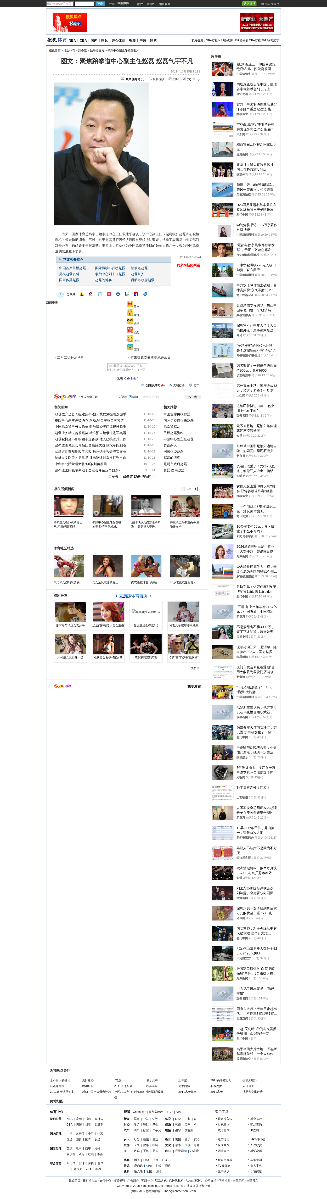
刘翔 (88, 1169)
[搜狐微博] (258, 2)
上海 (155, 1160)
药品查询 (256, 1124)
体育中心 (56, 1112)
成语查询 (223, 1130)
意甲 (79, 1148)
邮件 (140, 4)
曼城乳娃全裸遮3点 (146, 625)
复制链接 (158, 79)
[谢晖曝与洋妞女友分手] (70, 612)
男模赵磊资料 (69, 274)
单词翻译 (256, 1151)
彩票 (153, 40)
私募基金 (152, 1086)
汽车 (127, 1130)
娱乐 (168, 1124)
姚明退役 (88, 1086)
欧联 (91, 1154)
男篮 (79, 1124)
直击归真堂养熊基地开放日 (150, 357)
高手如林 (184, 1086)
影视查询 (223, 1124)
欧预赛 (71, 1154)
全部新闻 (238, 1180)
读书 (178, 1145)
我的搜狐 (123, 3)
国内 (94, 40)
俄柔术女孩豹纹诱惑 (66, 582)
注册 (112, 4)
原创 (187, 1145)
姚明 (88, 1124)
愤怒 (136, 332)
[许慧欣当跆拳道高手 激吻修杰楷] (185, 506)
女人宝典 (256, 1165)
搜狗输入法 (225, 1119)
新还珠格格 (57, 1086)
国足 (69, 1139)
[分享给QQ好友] (91, 294)
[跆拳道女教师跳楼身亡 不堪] (69, 506)
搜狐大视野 (249, 1080)
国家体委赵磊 (69, 280)
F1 (68, 1169)
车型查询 (256, 1160)
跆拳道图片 (97, 50)
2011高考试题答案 (62, 1091)
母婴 (137, 1139)
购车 (137, 1130)
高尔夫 (77, 1169)
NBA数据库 (225, 40)
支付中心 (105, 1180)
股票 (137, 1124)
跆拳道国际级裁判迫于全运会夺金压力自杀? (87, 470)
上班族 (182, 1080)
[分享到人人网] (118, 294)
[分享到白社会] (100, 294)
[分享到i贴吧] (136, 294)
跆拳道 (82, 50)
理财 (146, 1124)
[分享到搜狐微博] (82, 294)
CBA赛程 (255, 40)
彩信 (168, 1165)
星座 (155, 1139)
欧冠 (82, 1154)
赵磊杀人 (137, 274)
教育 (168, 1139)
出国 (178, 1139)
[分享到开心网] (109, 294)
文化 (168, 1145)
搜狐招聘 (119, 1180)
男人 (155, 1151)
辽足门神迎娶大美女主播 (108, 625)
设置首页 (74, 1180)
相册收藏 (164, 4)
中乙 (100, 1133)
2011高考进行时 (220, 1080)
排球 (82, 1163)
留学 (187, 1139)
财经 (127, 1124)
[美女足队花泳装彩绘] (107, 566)
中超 (143, 40)
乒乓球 (71, 1163)
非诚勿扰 (216, 1086)
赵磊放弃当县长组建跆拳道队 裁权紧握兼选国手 (90, 414)
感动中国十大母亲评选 (96, 1091)
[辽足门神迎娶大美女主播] (108, 612)
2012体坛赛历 (270, 40)
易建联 (99, 1124)
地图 (149, 1171)
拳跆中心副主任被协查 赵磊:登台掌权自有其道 (89, 420)
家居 (146, 1130)
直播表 (99, 1119)
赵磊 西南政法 (174, 470)
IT (125, 1151)
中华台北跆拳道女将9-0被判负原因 (81, 464)
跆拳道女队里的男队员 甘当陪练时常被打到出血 (90, 458)
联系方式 (161, 1180)
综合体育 (118, 40)
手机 (146, 1151)
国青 (88, 1139)
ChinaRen (139, 1112)
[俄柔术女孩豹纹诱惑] (69, 566)
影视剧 (189, 1130)
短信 (149, 1165)
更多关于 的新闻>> (131, 476)
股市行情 (223, 1139)
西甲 (88, 1148)
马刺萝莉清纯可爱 (146, 657)
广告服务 (133, 1180)
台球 (100, 1163)
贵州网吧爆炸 (155, 1091)
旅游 (127, 1145)
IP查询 (254, 1130)
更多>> (195, 668)
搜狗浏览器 (225, 1160)
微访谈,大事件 (270, 4)
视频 (132, 40)
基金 (155, 1124)
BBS (168, 1151)
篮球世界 (56, 1119)
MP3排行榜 (257, 1139)
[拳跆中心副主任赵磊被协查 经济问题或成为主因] (107, 506)
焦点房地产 (155, 1112)
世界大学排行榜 (252, 1091)
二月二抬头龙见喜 (70, 357)
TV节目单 (224, 1165)
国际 (104, 40)
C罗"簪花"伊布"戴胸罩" (183, 657)
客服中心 (147, 1180)
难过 (136, 315)
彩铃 (158, 1165)
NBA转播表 (241, 40)
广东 (165, 1160)
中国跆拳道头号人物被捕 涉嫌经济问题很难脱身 (90, 427)
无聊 (136, 349)
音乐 (187, 1124)
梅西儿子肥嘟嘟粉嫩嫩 (183, 625)
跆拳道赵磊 (139, 268)
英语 (197, 1139)
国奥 (79, 1139)
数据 (100, 1154)
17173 (169, 1112)
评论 (155, 1119)
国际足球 (56, 1148)
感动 (136, 323)
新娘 (146, 1139)
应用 (150, 4)
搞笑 (136, 341)
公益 (146, 1119)
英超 (69, 1148)
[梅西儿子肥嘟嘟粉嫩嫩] (184, 612)
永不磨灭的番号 (60, 1080)
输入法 (138, 1171)
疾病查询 (223, 1145)
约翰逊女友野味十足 (70, 657)
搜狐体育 (55, 50)
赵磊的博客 (103, 280)
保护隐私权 (176, 1180)
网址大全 (223, 1151)
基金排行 (256, 1119)
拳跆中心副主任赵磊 (110, 274)
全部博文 (252, 1180)
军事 (137, 1119)
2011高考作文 (187, 1091)
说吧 (158, 1171)
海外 (97, 1148)
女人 (127, 1139)
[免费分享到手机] (145, 294)
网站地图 (224, 1180)
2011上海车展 (123, 1086)
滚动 (98, 1169)
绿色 (197, 1145)
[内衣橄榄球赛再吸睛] (146, 566)
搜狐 (127, 1112)
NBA (72, 40)
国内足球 (56, 1133)
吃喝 (155, 1145)
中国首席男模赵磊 (72, 268)
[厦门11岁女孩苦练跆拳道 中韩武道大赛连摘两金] (146, 506)
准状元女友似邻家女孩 (108, 657)
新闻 (127, 1119)
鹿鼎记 (138, 1165)
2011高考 (216, 1091)
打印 (176, 79)
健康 (146, 1145)
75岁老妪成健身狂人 (183, 582)
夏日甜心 (88, 1080)
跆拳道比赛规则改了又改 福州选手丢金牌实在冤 (90, 451)
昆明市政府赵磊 (142, 280)
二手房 (156, 1130)
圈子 (137, 1160)
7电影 (118, 1080)
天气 (137, 1145)
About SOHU (194, 1180)
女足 (97, 1139)
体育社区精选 (64, 548)
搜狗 (178, 1112)
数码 (137, 1151)
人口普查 (248, 1086)
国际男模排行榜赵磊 (110, 268)
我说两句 (181, 1151)
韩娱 (178, 1124)
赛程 (79, 1119)
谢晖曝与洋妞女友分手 (70, 625)
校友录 (194, 1151)
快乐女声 (152, 1080)
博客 (127, 1160)
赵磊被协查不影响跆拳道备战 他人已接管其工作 (90, 439)
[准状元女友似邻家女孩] (108, 644)
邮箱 (146, 1160)
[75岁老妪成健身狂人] (185, 566)
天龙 (127, 1165)
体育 (168, 1119)
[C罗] (184, 644)
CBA (83, 40)
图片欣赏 (256, 1145)
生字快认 (223, 1171)
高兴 (136, 306)
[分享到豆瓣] (127, 294)
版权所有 (204, 1186)
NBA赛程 (212, 40)
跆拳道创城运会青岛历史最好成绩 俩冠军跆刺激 (90, 445)
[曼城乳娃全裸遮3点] (146, 612)
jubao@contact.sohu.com (179, 1191)
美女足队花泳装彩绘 (105, 582)
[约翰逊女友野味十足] (70, 644)
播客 (178, 1130)
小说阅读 (256, 1171)
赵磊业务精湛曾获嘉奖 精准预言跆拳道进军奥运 (90, 433)
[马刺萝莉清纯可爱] (146, 644)
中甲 (91, 1133)
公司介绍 (210, 1180)
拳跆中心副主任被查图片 (123, 50)
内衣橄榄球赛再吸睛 (144, 582)
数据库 (80, 1133)
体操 (91, 1163)
